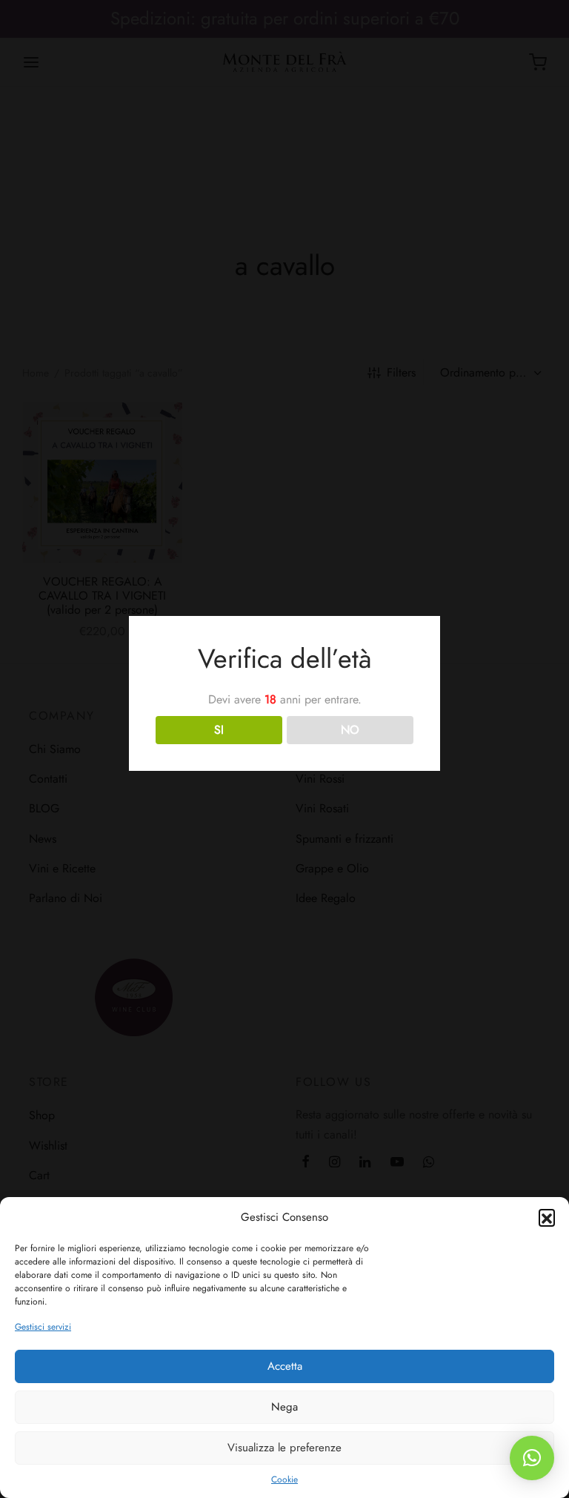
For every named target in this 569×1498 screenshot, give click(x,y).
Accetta (284, 1366)
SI (219, 729)
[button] (546, 1217)
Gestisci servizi (43, 1326)
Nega (284, 1407)
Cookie (284, 1479)
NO (350, 729)
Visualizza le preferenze (284, 1447)
